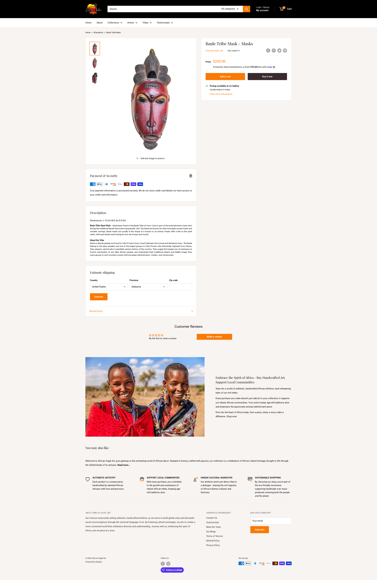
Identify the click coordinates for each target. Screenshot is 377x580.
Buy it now (267, 76)
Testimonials (163, 22)
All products (98, 32)
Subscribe (259, 529)
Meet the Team (213, 527)
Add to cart (225, 76)
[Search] (246, 9)
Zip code (173, 280)
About (99, 22)
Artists (130, 22)
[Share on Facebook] (268, 50)
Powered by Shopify (93, 562)
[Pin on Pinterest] (274, 50)
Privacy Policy (213, 545)
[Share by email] (285, 50)
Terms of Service (214, 536)
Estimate (98, 296)
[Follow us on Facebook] (163, 564)
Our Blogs (211, 531)
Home (88, 22)
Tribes (145, 22)
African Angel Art (214, 51)
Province (134, 280)
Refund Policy (96, 311)
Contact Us (211, 518)
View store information (221, 94)
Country (93, 280)
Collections (113, 22)
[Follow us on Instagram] (168, 564)
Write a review (214, 336)
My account (262, 10)
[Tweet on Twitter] (279, 50)
